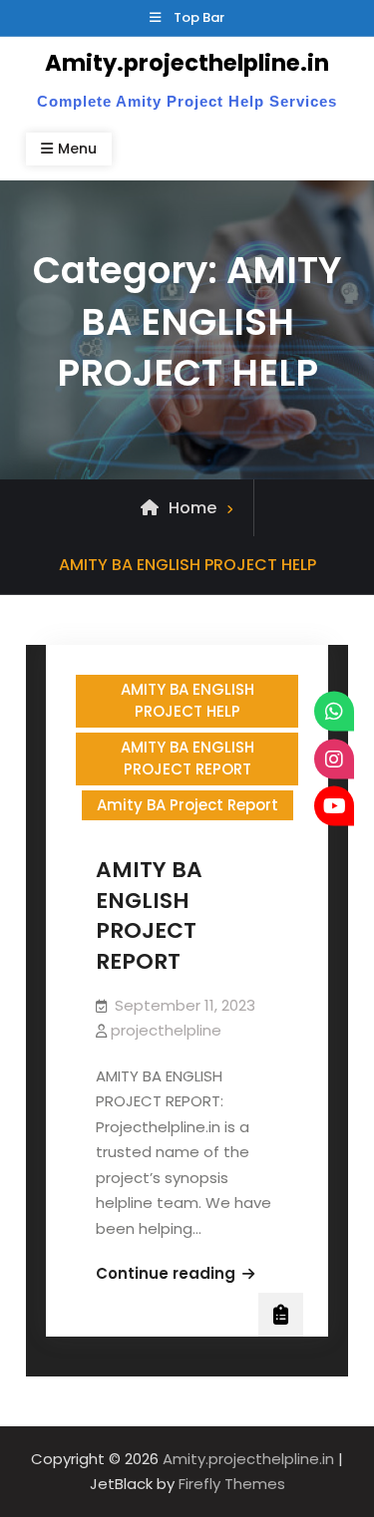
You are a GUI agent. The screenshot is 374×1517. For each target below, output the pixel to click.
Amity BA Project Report (187, 804)
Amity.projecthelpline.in (187, 63)
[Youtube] (334, 806)
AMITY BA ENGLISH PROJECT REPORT (187, 758)
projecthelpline (166, 1030)
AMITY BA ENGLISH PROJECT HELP (187, 701)
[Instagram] (334, 758)
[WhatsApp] (334, 712)
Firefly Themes (232, 1483)
